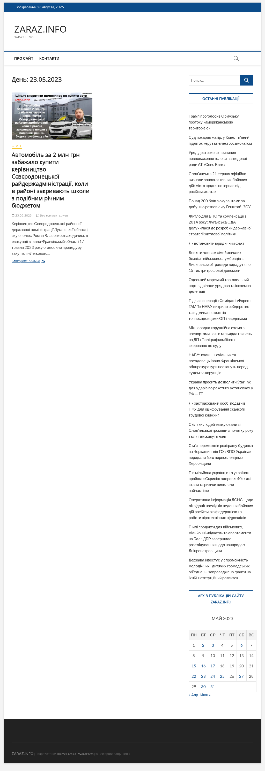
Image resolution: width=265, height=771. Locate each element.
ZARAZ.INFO (40, 29)
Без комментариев (53, 215)
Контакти (49, 58)
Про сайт (23, 58)
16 (203, 666)
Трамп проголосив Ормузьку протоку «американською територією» (214, 122)
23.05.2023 (23, 215)
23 (203, 676)
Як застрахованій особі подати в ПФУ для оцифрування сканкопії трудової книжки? (217, 409)
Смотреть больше (43, 261)
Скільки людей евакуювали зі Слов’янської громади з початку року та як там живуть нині (221, 430)
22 (194, 676)
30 (203, 686)
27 (241, 676)
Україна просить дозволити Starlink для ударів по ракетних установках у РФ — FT (221, 388)
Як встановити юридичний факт (216, 243)
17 (212, 666)
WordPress (85, 754)
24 (212, 676)
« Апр (193, 694)
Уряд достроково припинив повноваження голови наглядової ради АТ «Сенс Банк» (218, 158)
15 (194, 666)
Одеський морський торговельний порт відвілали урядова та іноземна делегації (220, 285)
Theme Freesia (66, 754)
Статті (17, 146)
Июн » (205, 694)
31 (212, 686)
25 (222, 676)
